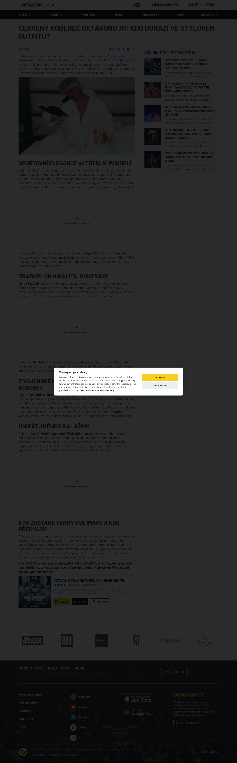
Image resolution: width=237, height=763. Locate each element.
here (111, 390)
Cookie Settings (160, 385)
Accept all (160, 377)
